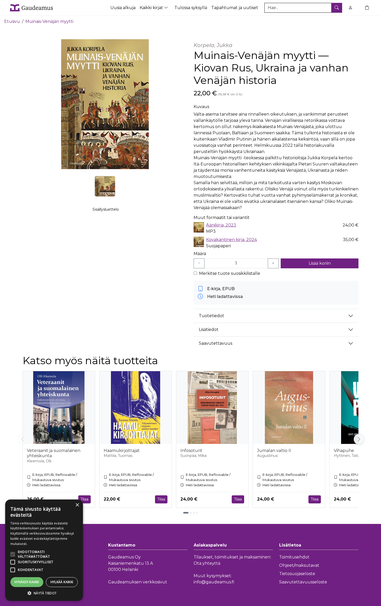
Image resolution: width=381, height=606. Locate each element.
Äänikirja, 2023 (221, 225)
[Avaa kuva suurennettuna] (105, 104)
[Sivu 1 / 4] (185, 513)
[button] (44, 593)
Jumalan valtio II (274, 450)
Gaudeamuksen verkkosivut (137, 582)
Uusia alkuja (123, 7)
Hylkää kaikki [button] (62, 582)
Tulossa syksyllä (190, 7)
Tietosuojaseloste (297, 573)
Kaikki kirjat (152, 7)
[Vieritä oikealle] (359, 439)
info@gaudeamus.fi (214, 582)
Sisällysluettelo (106, 209)
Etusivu (12, 21)
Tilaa (84, 499)
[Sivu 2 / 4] (191, 513)
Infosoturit (191, 450)
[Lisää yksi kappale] (273, 263)
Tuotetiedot (211, 315)
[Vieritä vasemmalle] (22, 439)
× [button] (77, 505)
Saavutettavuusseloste (303, 582)
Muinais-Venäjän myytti (49, 21)
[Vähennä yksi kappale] (199, 263)
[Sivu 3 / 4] (194, 513)
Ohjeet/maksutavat (299, 565)
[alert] (44, 550)
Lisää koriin (320, 263)
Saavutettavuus (215, 343)
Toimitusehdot (294, 557)
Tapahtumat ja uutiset (234, 7)
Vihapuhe (344, 450)
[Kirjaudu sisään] (350, 7)
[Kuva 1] (105, 186)
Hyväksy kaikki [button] (27, 582)
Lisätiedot (208, 329)
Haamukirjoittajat (122, 450)
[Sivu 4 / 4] (197, 513)
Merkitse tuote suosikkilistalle (229, 273)
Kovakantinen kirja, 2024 (231, 239)
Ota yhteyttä (207, 563)
